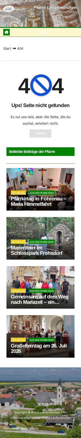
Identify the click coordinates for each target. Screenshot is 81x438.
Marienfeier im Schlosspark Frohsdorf (36, 250)
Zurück (40, 133)
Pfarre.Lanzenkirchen (56, 418)
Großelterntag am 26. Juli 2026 (39, 348)
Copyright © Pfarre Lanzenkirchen (37, 412)
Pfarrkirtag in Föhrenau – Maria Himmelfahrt (38, 201)
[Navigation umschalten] (44, 32)
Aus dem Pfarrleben (42, 193)
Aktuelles (18, 193)
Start (7, 48)
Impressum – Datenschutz (20, 428)
